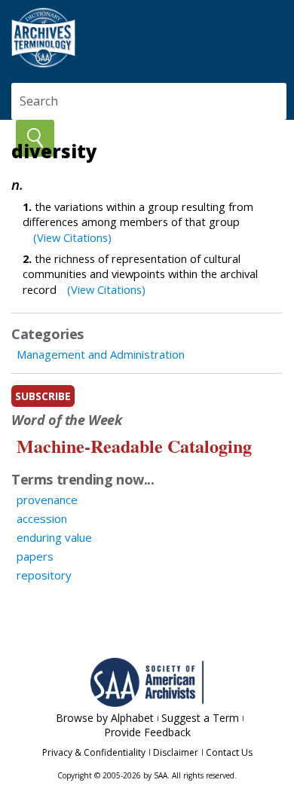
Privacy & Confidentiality (93, 752)
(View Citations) (72, 237)
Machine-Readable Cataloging (134, 446)
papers (35, 556)
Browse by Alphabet (105, 718)
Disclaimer (175, 752)
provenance (47, 499)
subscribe (43, 396)
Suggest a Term (200, 718)
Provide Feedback (147, 732)
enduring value (54, 537)
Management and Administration (101, 354)
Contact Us (229, 752)
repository (44, 574)
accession (42, 518)
